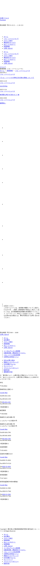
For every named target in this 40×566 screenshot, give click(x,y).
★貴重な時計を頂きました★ (9, 94)
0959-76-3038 (6, 466)
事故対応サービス (10, 42)
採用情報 (7, 46)
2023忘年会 (3, 86)
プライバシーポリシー (11, 368)
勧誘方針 (7, 370)
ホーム (6, 37)
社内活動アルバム (10, 364)
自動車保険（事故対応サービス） (15, 353)
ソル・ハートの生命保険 (12, 355)
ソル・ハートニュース (7, 74)
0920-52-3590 (6, 494)
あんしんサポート (10, 44)
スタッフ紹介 (8, 40)
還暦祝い (3, 103)
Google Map (3, 392)
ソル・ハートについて (11, 38)
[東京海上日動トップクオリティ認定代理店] (14, 33)
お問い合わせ (8, 48)
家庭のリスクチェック (11, 362)
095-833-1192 (6, 402)
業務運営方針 (8, 372)
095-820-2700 (6, 438)
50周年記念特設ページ (11, 357)
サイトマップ (8, 366)
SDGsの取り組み (9, 360)
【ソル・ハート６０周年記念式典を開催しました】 (17, 77)
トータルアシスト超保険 (12, 351)
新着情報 (7, 344)
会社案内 (7, 340)
